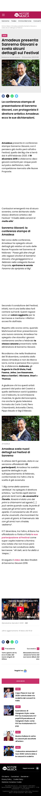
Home (3, 26)
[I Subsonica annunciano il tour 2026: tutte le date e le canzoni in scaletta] (9, 752)
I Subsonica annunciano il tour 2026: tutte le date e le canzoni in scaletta (26, 754)
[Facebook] (3, 96)
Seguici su (18, 670)
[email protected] (6, 787)
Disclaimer (24, 777)
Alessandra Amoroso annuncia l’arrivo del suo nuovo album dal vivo (31, 656)
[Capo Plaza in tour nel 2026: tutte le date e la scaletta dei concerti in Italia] (9, 695)
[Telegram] (16, 96)
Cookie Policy (18, 779)
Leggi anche (21, 681)
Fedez (13, 21)
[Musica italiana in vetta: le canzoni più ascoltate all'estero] (9, 737)
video (17, 559)
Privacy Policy (7, 779)
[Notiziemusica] (21, 15)
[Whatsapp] (12, 96)
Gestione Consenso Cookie (12, 782)
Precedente (10, 648)
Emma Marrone (24, 21)
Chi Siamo (5, 777)
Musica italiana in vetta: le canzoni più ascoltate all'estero (25, 738)
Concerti (37, 21)
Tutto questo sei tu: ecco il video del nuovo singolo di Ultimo (9, 656)
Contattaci (15, 777)
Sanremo (5, 21)
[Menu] (3, 15)
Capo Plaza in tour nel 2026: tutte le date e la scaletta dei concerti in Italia (25, 697)
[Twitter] (7, 96)
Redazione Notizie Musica (11, 57)
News (8, 26)
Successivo (31, 648)
